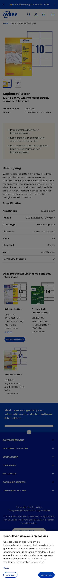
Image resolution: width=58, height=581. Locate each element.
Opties (6, 568)
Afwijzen (10, 575)
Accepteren (46, 575)
